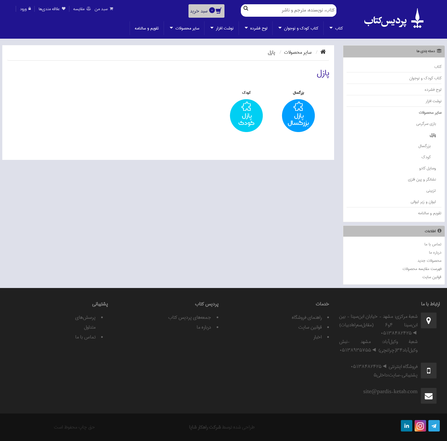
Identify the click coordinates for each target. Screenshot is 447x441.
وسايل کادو (427, 168)
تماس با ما (432, 244)
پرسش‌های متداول (85, 322)
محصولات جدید (429, 260)
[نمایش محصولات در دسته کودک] (246, 116)
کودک (426, 157)
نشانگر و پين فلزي (422, 179)
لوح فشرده (258, 28)
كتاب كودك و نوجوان (300, 28)
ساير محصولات (186, 28)
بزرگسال (424, 146)
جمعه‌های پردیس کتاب (189, 317)
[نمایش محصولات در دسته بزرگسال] (298, 116)
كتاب (338, 28)
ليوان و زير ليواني (423, 201)
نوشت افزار (224, 28)
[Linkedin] (406, 425)
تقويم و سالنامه (147, 28)
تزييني (431, 190)
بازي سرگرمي (426, 123)
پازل (433, 135)
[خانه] (323, 52)
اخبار (317, 337)
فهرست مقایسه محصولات (421, 269)
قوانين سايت (431, 277)
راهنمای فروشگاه (307, 317)
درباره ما (435, 252)
